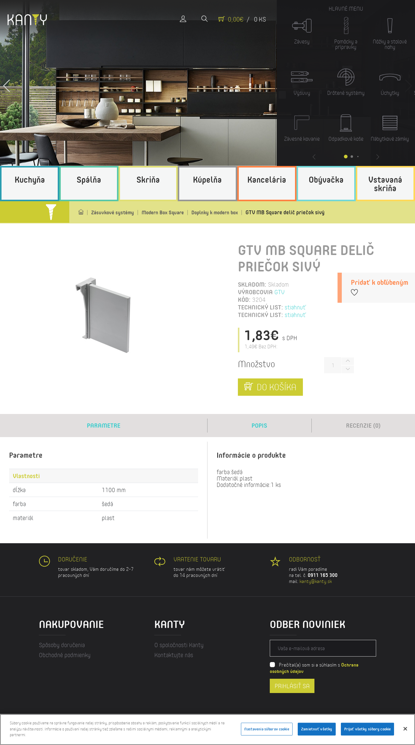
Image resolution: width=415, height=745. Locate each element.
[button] (7, 83)
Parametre (103, 425)
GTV (279, 292)
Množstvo (256, 363)
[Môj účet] (183, 19)
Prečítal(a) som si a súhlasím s (314, 667)
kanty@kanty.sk (316, 581)
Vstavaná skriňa (385, 183)
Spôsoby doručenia (62, 644)
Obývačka (326, 179)
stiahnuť (295, 307)
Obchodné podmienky (65, 654)
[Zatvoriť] (405, 729)
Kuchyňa (30, 179)
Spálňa (89, 179)
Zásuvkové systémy (112, 212)
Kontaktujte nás (173, 654)
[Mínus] (347, 369)
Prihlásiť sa (292, 685)
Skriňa (148, 179)
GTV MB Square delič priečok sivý (284, 212)
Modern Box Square (163, 212)
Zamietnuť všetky (316, 729)
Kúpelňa (207, 179)
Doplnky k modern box (214, 212)
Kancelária (266, 179)
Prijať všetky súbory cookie (367, 729)
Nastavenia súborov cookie (266, 729)
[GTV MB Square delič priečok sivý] (103, 315)
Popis (259, 425)
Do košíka (276, 387)
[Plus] (347, 361)
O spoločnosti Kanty (179, 644)
